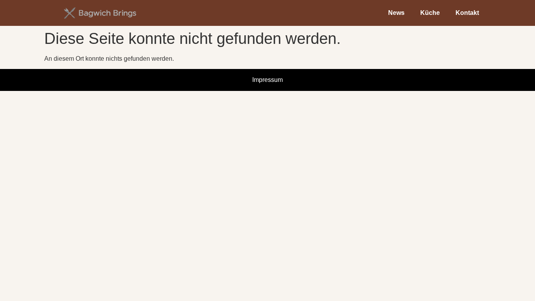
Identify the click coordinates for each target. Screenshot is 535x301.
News (396, 12)
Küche (430, 12)
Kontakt (467, 12)
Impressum (267, 79)
